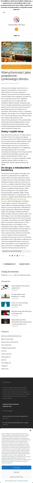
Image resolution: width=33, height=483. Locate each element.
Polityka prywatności (22, 480)
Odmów (16, 472)
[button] (30, 430)
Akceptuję (16, 467)
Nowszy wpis (24, 264)
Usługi (3, 366)
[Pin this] (17, 255)
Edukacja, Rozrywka (7, 348)
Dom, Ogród (5, 345)
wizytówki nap (7, 406)
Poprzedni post (10, 264)
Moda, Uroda (5, 354)
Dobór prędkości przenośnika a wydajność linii (15, 416)
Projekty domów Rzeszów (11, 404)
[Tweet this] (12, 255)
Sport (2, 360)
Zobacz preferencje (16, 477)
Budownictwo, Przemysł (13, 67)
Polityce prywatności (7, 462)
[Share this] (9, 255)
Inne (2, 351)
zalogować (11, 275)
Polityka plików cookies (10, 480)
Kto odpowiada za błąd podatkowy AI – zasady (15, 422)
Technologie (4, 363)
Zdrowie (3, 369)
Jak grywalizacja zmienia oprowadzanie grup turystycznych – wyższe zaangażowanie (21, 322)
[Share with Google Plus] (14, 255)
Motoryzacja (5, 357)
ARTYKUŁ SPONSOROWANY (13, 65)
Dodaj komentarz (14, 83)
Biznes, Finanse (5, 339)
